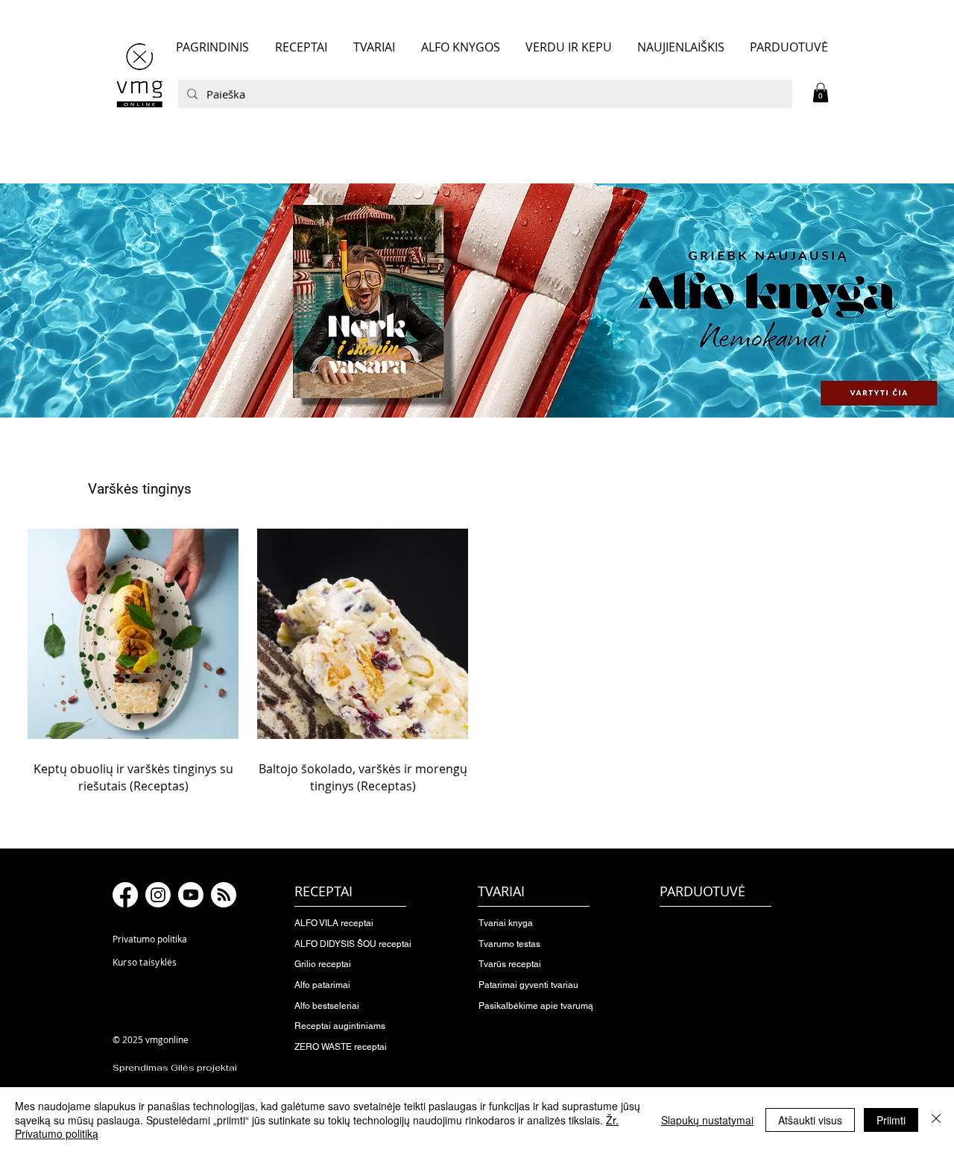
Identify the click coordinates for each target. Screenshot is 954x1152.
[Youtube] (190, 894)
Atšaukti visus (810, 1119)
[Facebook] (125, 894)
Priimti (891, 1119)
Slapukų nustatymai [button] (707, 1119)
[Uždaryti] (936, 1119)
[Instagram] (158, 894)
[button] (820, 92)
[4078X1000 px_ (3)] (477, 300)
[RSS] (223, 894)
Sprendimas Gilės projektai (175, 1068)
